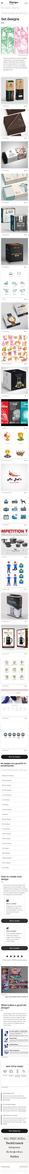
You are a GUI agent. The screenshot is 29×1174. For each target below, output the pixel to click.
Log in (26, 3)
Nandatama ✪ (6, 589)
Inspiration (8, 7)
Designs (14, 7)
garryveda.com (6, 653)
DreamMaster (6, 524)
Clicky (4, 299)
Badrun (4, 428)
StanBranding (6, 106)
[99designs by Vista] (13, 2)
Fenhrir (4, 557)
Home (2, 7)
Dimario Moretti (6, 621)
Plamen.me (4, 994)
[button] (27, 1164)
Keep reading (6, 1099)
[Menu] (2, 2)
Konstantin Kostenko (23, 55)
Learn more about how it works (15, 997)
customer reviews (22, 960)
